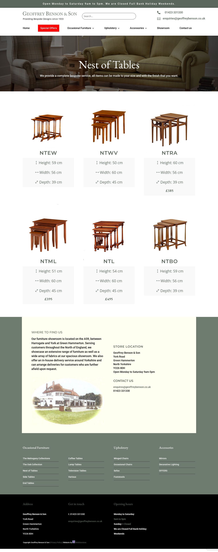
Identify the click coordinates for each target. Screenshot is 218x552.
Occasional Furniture (79, 28)
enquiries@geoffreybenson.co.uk (184, 18)
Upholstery (110, 28)
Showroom (163, 28)
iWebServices (80, 542)
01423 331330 (174, 12)
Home (26, 28)
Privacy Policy (56, 542)
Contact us (186, 28)
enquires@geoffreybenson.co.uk (132, 387)
